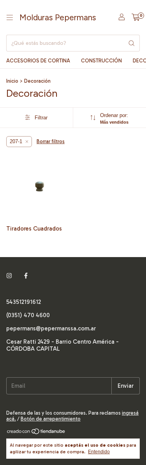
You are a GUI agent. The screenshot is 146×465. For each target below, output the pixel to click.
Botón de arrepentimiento (51, 419)
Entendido (99, 451)
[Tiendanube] (36, 433)
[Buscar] (131, 43)
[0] (136, 17)
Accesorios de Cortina (38, 61)
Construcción (101, 61)
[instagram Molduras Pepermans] (9, 276)
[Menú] (9, 17)
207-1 (16, 141)
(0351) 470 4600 (28, 315)
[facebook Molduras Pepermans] (26, 276)
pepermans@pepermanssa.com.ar (51, 328)
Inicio (12, 81)
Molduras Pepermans (57, 17)
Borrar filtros (51, 141)
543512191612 (23, 301)
